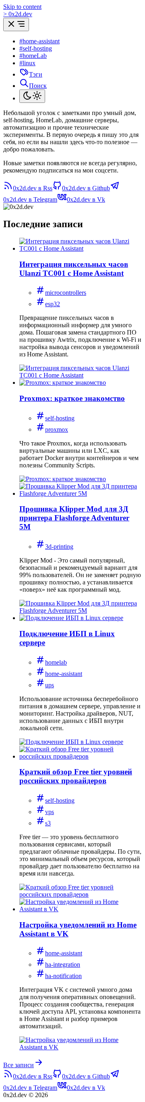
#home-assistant (39, 41)
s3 (48, 823)
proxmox (56, 429)
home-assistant (63, 673)
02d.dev (17, 14)
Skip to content (22, 6)
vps (49, 811)
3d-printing (59, 546)
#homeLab (33, 55)
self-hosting (60, 418)
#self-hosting (35, 48)
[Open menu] (16, 24)
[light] (32, 96)
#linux (27, 63)
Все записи (18, 1065)
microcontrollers (65, 292)
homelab (56, 662)
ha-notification (63, 975)
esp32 (52, 304)
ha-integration (62, 964)
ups (49, 685)
